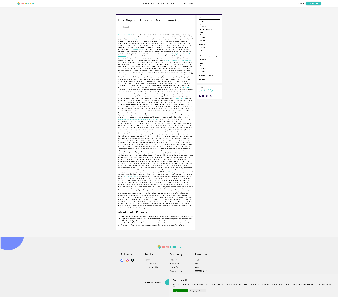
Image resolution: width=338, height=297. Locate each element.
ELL (201, 50)
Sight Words (203, 40)
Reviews (202, 71)
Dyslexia (202, 47)
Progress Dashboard (153, 267)
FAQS (201, 66)
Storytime (203, 35)
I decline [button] (184, 291)
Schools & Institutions (206, 75)
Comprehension (204, 24)
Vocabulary (203, 27)
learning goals (138, 49)
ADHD (201, 53)
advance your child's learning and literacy (177, 60)
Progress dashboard (206, 29)
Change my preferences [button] (197, 291)
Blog (201, 63)
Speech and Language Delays (209, 56)
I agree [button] (177, 291)
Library (202, 32)
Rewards (202, 37)
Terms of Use (175, 267)
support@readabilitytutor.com (209, 90)
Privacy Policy (175, 263)
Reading (202, 21)
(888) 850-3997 (201, 271)
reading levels (185, 87)
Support (198, 267)
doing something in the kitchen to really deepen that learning (137, 119)
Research (203, 68)
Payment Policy (176, 271)
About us (192, 3)
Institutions (182, 3)
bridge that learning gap (130, 176)
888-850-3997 (208, 92)
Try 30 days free (313, 3)
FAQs (197, 260)
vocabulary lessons (179, 98)
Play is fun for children (125, 35)
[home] (25, 3)
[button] (148, 3)
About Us (202, 80)
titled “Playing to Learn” (137, 39)
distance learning (173, 172)
